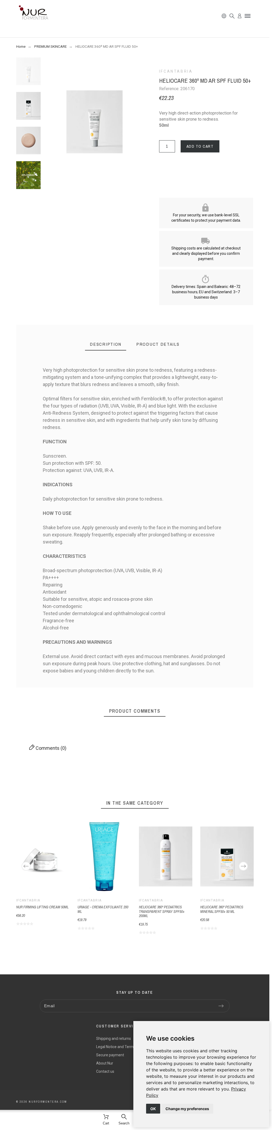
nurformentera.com (48, 1101)
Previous (26, 866)
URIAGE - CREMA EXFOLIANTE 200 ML (103, 909)
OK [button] (153, 1108)
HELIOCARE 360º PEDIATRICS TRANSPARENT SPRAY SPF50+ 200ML (162, 911)
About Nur (104, 1063)
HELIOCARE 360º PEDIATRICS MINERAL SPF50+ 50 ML (221, 909)
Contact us (105, 1071)
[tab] (105, 344)
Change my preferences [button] (187, 1108)
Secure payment (110, 1055)
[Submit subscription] (221, 1006)
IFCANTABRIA (176, 71)
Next (243, 866)
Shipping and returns (113, 1038)
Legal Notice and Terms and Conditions (128, 1047)
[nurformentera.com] (33, 13)
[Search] (232, 16)
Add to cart (200, 146)
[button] (247, 16)
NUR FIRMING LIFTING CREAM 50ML (42, 907)
